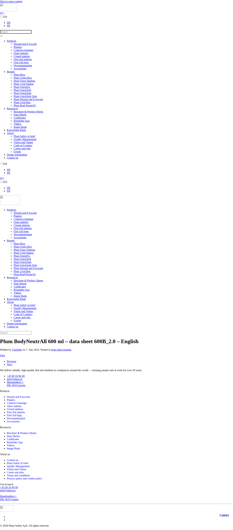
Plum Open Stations (24, 80)
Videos (17, 123)
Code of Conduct (23, 145)
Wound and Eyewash (25, 44)
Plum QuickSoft (22, 90)
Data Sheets (20, 114)
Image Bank (20, 127)
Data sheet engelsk (61, 349)
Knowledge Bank (16, 130)
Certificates (20, 117)
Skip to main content (11, 1)
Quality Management (25, 139)
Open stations (21, 53)
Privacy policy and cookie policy (24, 478)
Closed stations (22, 56)
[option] (120, 22)
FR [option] (8, 25)
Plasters (18, 47)
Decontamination (23, 65)
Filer (2, 355)
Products (11, 40)
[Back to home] (8, 10)
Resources (12, 108)
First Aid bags (21, 62)
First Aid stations (23, 59)
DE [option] (9, 22)
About (10, 133)
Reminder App (22, 120)
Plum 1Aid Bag (22, 102)
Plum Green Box (23, 77)
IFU (2, 13)
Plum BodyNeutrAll (24, 105)
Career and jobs (22, 148)
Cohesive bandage (23, 50)
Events (17, 151)
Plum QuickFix (22, 87)
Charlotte (17, 349)
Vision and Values (23, 142)
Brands (10, 71)
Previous (11, 361)
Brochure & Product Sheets (28, 111)
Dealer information (17, 154)
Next (9, 364)
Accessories (20, 68)
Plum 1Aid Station (24, 83)
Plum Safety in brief (24, 136)
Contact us (12, 157)
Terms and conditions (18, 475)
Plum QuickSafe (22, 93)
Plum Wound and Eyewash (28, 99)
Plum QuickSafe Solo (25, 96)
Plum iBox (19, 74)
